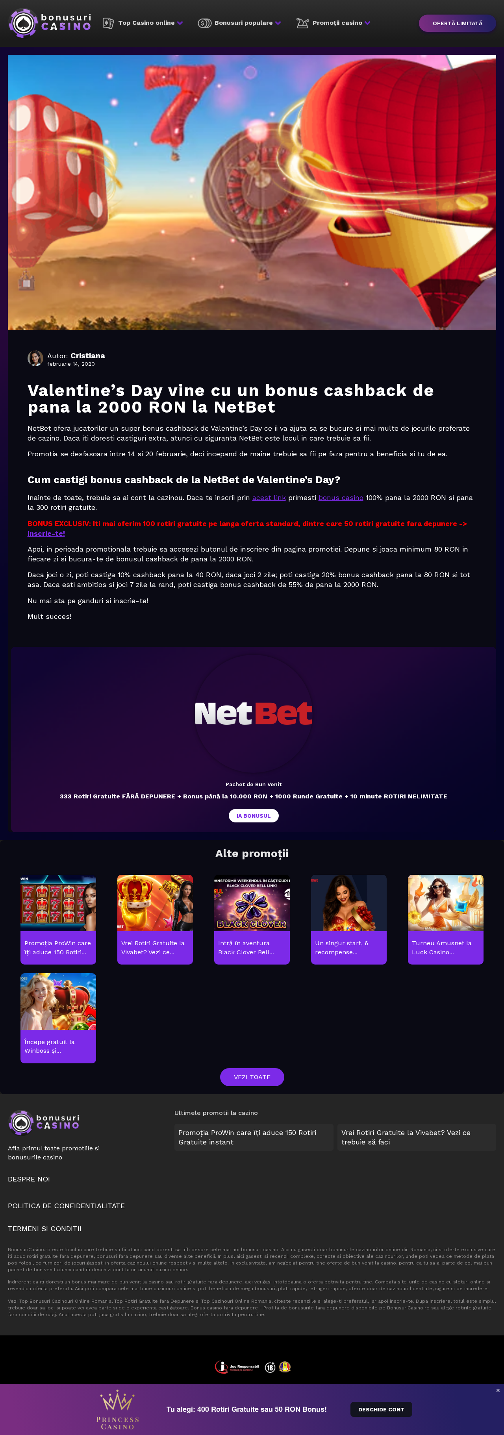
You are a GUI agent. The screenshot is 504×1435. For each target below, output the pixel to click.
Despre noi (29, 1179)
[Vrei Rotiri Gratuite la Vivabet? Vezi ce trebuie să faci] (155, 920)
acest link (269, 497)
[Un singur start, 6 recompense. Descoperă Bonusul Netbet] (348, 920)
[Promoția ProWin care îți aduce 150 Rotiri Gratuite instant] (58, 920)
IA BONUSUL (254, 816)
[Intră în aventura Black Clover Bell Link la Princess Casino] (251, 920)
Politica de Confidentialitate (66, 1206)
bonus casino (341, 497)
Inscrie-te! (46, 533)
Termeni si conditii (45, 1228)
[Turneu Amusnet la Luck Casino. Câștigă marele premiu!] (445, 920)
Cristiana (87, 355)
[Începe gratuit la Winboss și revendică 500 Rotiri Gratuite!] (58, 1018)
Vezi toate (252, 1077)
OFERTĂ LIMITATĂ (457, 23)
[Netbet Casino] (253, 714)
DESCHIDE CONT (381, 1409)
